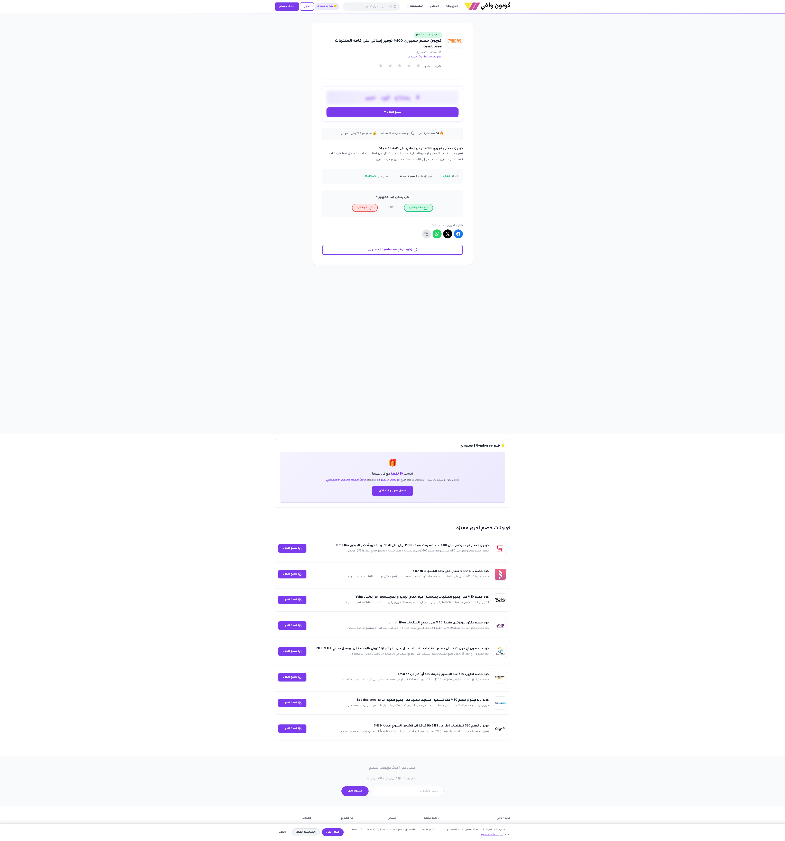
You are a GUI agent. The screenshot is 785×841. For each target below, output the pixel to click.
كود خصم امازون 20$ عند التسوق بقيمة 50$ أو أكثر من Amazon (443, 674)
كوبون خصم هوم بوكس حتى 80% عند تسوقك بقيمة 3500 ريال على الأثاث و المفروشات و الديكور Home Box (412, 545)
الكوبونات (452, 6)
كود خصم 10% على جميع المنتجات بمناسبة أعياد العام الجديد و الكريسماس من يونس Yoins (422, 597)
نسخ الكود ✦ (392, 112)
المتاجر (434, 6)
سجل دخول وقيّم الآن (392, 491)
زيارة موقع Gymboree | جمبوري (390, 250)
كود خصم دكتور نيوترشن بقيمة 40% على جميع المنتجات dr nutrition (439, 623)
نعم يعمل (416, 207)
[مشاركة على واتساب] (437, 233)
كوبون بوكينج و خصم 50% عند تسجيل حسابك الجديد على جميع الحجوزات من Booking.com (423, 700)
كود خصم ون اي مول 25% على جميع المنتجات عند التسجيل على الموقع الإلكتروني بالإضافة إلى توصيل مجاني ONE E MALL (401, 648)
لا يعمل (362, 207)
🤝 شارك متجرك (327, 6)
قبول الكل (332, 832)
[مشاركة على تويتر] (447, 233)
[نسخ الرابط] (426, 233)
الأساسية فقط (306, 832)
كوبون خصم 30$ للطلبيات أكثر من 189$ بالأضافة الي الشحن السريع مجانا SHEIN (431, 726)
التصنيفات (416, 6)
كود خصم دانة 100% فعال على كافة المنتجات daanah (451, 571)
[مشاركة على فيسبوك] (458, 233)
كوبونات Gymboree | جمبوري (425, 57)
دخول (307, 6)
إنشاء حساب (286, 6)
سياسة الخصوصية (492, 834)
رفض (282, 832)
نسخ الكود (290, 548)
